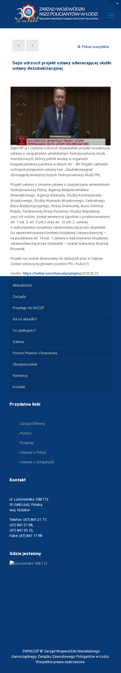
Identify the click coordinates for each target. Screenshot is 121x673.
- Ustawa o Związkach (36, 462)
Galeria (18, 342)
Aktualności (22, 285)
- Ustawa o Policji (32, 452)
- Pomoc (25, 433)
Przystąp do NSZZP (28, 308)
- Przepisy (26, 443)
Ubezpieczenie (25, 364)
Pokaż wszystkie (95, 47)
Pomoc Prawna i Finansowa (35, 353)
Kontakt (19, 387)
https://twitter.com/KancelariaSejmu (52, 273)
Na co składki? (25, 319)
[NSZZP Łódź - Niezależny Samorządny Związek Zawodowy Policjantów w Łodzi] (60, 12)
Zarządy (19, 296)
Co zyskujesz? (24, 330)
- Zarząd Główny (31, 423)
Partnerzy (20, 375)
